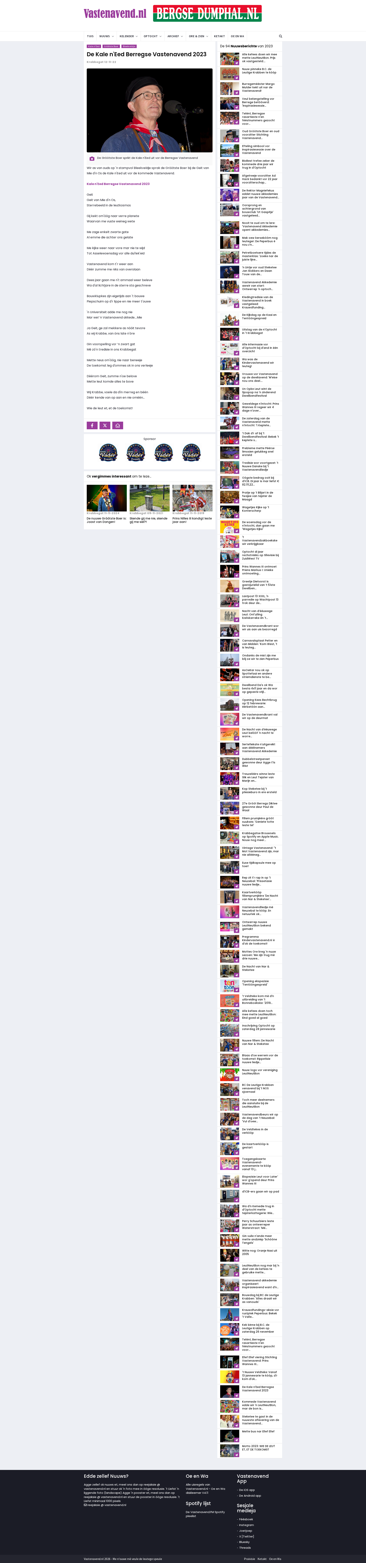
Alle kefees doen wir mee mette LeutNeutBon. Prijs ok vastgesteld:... (259, 57)
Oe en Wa (237, 36)
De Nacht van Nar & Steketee (255, 968)
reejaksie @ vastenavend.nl (106, 1505)
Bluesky (244, 1542)
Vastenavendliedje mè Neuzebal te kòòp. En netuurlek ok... (257, 910)
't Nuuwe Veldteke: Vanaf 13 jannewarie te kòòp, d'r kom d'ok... (259, 1375)
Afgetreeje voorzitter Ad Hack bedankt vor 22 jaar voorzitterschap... (260, 179)
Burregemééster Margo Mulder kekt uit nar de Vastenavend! (258, 87)
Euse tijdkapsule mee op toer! (259, 864)
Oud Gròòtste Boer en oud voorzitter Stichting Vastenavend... (260, 134)
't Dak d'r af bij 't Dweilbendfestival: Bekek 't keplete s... (260, 436)
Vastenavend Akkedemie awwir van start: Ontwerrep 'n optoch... (259, 285)
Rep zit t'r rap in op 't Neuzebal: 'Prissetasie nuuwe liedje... (257, 881)
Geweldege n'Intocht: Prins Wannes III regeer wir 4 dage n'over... (260, 407)
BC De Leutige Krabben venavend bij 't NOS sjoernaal (258, 1088)
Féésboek (246, 1519)
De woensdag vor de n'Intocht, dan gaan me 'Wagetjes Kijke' (258, 525)
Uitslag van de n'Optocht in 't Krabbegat (259, 331)
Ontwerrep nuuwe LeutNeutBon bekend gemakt (256, 925)
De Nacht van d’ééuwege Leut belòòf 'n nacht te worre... (259, 733)
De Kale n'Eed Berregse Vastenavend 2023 (147, 54)
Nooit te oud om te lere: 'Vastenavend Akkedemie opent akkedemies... (259, 226)
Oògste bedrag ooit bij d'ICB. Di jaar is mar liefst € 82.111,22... (260, 481)
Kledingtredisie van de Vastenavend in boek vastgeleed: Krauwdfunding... (257, 302)
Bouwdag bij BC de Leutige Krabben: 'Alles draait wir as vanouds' (260, 1298)
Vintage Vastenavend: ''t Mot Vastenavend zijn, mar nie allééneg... (260, 851)
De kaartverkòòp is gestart (255, 1145)
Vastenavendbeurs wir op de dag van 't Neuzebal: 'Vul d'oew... (260, 1118)
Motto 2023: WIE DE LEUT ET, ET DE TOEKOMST (258, 1447)
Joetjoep (245, 1531)
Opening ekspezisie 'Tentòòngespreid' (255, 983)
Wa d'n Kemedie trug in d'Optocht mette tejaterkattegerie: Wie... (258, 1209)
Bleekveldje (129, 46)
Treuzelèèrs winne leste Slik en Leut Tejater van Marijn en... (258, 777)
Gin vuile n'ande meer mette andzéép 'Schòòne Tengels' (259, 1239)
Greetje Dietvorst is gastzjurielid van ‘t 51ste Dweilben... (258, 585)
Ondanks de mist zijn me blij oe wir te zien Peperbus (260, 657)
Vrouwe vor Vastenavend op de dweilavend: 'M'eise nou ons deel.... (260, 377)
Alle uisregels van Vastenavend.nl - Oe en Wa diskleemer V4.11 (205, 1489)
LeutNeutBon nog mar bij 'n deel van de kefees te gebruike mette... (260, 1269)
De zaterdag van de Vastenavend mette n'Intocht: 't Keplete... (256, 421)
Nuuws (105, 36)
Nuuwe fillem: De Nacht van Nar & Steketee (258, 1042)
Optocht (151, 36)
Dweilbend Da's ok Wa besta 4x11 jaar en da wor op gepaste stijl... (259, 688)
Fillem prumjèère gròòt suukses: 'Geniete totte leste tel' (258, 821)
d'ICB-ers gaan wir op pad (260, 1191)
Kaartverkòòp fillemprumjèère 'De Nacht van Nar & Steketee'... (260, 895)
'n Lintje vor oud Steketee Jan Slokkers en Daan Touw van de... (259, 270)
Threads (245, 1548)
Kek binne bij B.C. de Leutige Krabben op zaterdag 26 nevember (258, 1328)
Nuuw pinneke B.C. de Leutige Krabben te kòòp (259, 70)
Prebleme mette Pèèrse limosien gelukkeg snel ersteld (258, 451)
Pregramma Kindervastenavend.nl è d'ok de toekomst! (258, 940)
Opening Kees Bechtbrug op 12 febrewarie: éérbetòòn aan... (259, 703)
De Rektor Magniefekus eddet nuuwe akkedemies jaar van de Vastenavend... (260, 194)
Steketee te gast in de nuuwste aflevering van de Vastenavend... (260, 1420)
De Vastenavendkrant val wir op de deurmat (260, 716)
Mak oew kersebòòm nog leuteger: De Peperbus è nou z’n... (260, 241)
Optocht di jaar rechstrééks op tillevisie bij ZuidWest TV (260, 555)
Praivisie (249, 1559)
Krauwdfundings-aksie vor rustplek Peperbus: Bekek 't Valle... (260, 1313)
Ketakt (219, 36)
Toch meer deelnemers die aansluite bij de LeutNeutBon (258, 1103)
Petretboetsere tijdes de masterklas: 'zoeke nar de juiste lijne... (260, 256)
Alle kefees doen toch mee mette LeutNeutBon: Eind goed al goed (259, 1014)
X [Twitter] (246, 1536)
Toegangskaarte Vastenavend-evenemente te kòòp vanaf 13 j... (256, 1164)
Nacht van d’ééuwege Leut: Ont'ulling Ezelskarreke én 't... (257, 614)
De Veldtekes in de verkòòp (255, 1131)
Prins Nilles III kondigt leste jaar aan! (192, 520)
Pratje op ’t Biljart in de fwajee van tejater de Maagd (257, 496)
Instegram (246, 1525)
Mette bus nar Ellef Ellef (258, 1431)
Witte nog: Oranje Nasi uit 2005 (259, 1252)
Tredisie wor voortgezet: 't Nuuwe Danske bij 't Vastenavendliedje (260, 466)
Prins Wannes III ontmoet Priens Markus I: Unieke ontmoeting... (259, 570)
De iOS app (247, 1490)
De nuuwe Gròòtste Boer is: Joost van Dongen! (107, 520)
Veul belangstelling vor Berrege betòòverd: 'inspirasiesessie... (258, 102)
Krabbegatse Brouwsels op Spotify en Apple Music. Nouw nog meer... (260, 836)
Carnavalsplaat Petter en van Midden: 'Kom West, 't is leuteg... (260, 644)
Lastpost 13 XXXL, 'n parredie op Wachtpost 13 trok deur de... (260, 599)
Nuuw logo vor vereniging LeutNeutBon (260, 1071)
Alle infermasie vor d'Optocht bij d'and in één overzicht (260, 348)
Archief (173, 36)
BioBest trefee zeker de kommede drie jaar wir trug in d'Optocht (258, 164)
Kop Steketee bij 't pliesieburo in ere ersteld (259, 790)
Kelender (127, 36)
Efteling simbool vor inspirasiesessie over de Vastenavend (258, 149)
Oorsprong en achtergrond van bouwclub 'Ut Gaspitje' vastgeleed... (257, 210)
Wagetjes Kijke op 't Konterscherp (255, 509)
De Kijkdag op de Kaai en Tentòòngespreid (259, 316)
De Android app (250, 1496)
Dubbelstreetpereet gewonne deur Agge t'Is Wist (258, 762)
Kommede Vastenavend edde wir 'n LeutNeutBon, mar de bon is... (259, 1405)
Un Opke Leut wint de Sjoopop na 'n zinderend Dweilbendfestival (259, 392)
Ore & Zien (196, 36)
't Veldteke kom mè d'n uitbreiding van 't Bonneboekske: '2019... (258, 999)
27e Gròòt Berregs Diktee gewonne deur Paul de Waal (259, 807)
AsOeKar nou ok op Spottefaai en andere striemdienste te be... (257, 673)
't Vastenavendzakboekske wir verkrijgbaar (259, 540)
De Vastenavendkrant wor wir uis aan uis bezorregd (260, 627)
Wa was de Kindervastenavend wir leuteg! (258, 362)
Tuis (90, 36)
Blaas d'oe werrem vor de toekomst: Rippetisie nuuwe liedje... (260, 1058)
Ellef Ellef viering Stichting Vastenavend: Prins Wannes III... (259, 1360)
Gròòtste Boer (111, 46)
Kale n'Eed (94, 46)
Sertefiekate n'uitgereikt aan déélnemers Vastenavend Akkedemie (259, 747)
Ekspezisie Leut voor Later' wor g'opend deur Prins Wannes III (260, 1180)
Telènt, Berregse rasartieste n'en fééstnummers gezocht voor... (258, 119)
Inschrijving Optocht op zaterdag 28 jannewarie (258, 1027)
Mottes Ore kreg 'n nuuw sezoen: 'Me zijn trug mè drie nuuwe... (259, 955)
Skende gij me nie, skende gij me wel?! (148, 520)
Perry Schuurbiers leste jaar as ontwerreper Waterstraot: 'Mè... (258, 1224)
